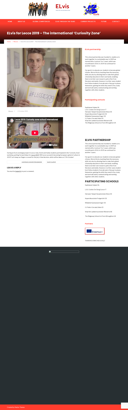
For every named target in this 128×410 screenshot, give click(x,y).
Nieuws (10, 111)
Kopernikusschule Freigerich (94, 114)
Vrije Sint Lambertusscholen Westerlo (97, 120)
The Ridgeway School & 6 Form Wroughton (99, 123)
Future (103, 21)
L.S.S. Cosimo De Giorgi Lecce (95, 109)
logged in (18, 171)
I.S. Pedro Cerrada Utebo (93, 118)
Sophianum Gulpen (91, 107)
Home (10, 21)
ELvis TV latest (51, 162)
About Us (21, 21)
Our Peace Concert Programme (32, 162)
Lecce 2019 (35, 155)
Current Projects (88, 21)
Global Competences (41, 21)
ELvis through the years (65, 21)
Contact (116, 21)
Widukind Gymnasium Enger (94, 116)
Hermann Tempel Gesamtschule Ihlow (97, 112)
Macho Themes (20, 407)
